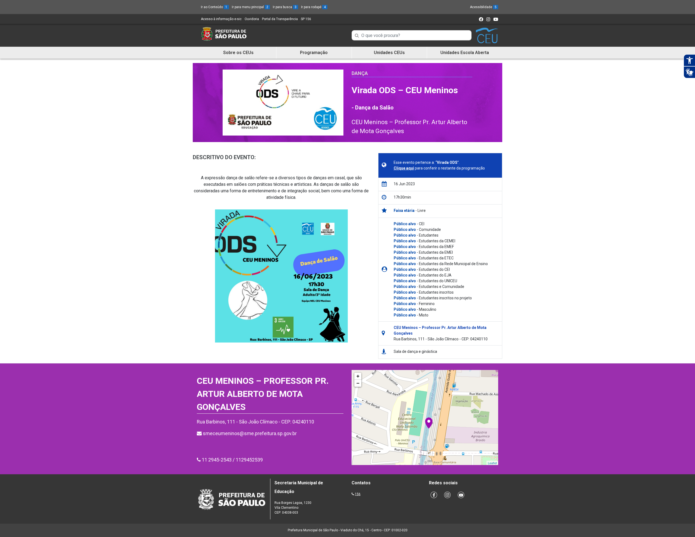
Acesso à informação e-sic (221, 19)
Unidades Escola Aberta (464, 52)
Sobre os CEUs (238, 52)
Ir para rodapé (313, 7)
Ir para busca (284, 7)
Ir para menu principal (250, 7)
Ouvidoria (252, 19)
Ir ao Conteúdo (214, 7)
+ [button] (357, 376)
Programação (314, 52)
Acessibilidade (483, 7)
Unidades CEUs (389, 52)
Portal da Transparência (280, 19)
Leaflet (492, 463)
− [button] (357, 383)
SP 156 (306, 19)
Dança (360, 73)
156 (358, 494)
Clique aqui (404, 168)
